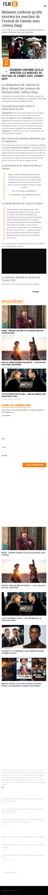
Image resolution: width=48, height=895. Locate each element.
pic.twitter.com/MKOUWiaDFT (27, 191)
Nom (4, 439)
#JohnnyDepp (34, 177)
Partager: (36, 292)
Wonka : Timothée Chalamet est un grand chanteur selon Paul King (23, 837)
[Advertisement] (24, 497)
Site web (4, 455)
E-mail (4, 447)
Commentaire (6, 415)
